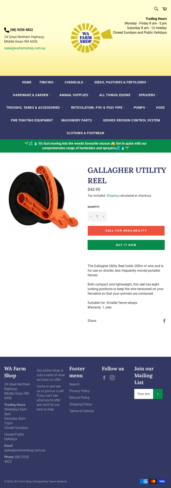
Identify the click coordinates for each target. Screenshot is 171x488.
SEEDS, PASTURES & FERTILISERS (120, 82)
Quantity (93, 206)
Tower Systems (58, 481)
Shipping (112, 195)
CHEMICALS (74, 82)
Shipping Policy (80, 404)
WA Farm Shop (22, 481)
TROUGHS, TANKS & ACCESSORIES (33, 108)
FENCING (47, 82)
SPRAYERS (147, 95)
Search (74, 384)
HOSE (160, 108)
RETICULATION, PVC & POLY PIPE (97, 108)
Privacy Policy (79, 391)
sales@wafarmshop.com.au (24, 48)
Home (26, 82)
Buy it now (126, 245)
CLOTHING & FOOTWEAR (85, 133)
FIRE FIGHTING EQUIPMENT (32, 120)
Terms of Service (81, 411)
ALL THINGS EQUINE (114, 95)
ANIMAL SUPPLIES (74, 95)
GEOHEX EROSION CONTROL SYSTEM (131, 120)
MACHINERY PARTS (77, 120)
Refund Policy (79, 398)
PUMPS (140, 108)
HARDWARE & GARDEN (31, 95)
